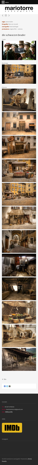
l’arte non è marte (9, 15)
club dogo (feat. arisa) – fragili (2, 15)
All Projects (6, 15)
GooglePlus (9, 386)
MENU (7, 2)
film (5, 379)
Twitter (7, 386)
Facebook (5, 386)
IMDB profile (9, 412)
